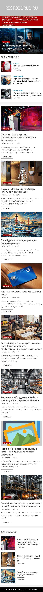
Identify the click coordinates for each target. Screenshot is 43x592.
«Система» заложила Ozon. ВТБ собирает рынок (21, 293)
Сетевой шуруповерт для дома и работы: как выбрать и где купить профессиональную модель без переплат (21, 345)
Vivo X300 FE (16, 63)
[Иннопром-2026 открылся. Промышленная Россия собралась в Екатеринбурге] (21, 118)
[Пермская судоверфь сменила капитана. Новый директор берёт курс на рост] (6, 80)
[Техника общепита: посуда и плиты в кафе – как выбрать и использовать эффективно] (21, 433)
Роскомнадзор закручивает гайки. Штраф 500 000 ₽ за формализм (18, 47)
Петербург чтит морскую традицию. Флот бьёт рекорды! (19, 242)
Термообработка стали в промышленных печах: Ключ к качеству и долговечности (21, 504)
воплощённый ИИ (8, 25)
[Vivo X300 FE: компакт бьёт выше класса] (6, 66)
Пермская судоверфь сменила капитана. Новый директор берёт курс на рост (27, 80)
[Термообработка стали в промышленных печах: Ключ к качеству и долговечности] (21, 487)
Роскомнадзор (5, 42)
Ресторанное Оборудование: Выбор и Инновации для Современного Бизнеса (20, 399)
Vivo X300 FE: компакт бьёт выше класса (26, 66)
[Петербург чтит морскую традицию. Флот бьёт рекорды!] (21, 224)
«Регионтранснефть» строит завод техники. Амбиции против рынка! (27, 94)
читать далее (7, 157)
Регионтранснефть (18, 90)
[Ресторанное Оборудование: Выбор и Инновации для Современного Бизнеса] (21, 381)
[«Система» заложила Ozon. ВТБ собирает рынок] (21, 276)
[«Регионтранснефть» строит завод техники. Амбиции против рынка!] (6, 94)
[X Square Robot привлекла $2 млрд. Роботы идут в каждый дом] (21, 173)
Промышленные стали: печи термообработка (19, 17)
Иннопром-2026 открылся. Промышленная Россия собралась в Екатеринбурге (18, 137)
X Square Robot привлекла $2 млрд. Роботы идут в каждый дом (18, 190)
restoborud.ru (21, 8)
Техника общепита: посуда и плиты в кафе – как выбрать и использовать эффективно (19, 451)
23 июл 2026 (8, 51)
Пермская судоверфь (18, 76)
